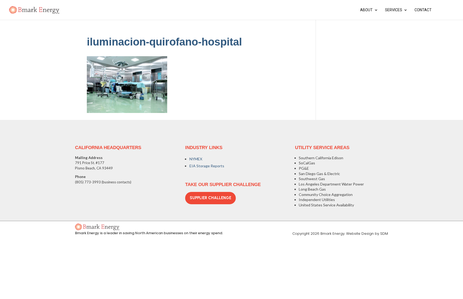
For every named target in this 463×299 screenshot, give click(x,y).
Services (393, 10)
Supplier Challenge (210, 197)
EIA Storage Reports (206, 166)
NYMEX (195, 159)
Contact (423, 10)
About (366, 10)
